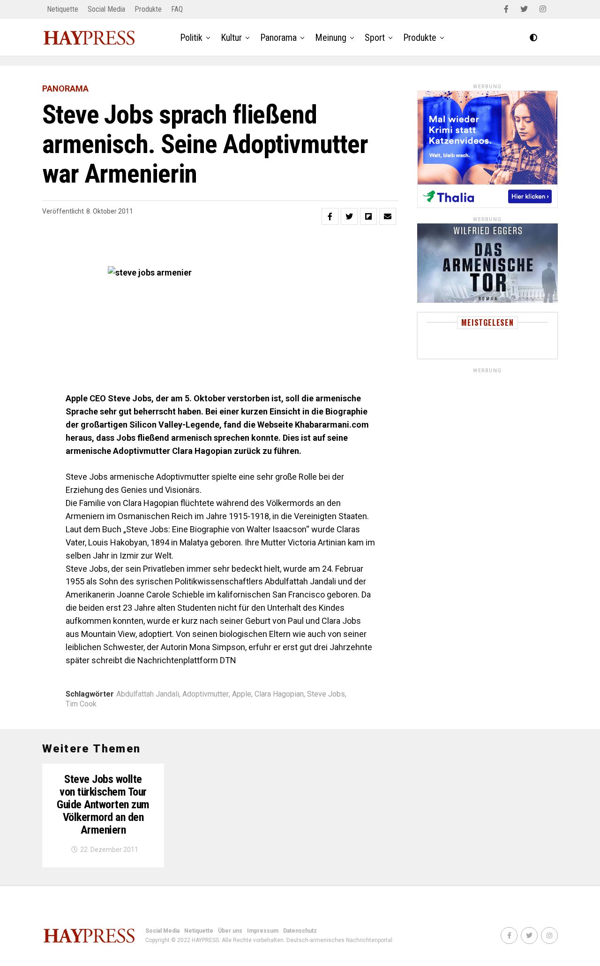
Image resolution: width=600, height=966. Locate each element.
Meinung (330, 37)
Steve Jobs (326, 694)
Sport (375, 37)
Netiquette (62, 9)
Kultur (231, 37)
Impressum (262, 931)
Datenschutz (300, 931)
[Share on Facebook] (330, 216)
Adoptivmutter (205, 694)
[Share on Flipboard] (368, 216)
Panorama (278, 37)
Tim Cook (81, 704)
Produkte (148, 9)
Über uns (230, 931)
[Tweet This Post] (349, 216)
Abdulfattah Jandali (147, 694)
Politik (191, 37)
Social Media (106, 9)
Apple (241, 694)
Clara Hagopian (279, 694)
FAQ (177, 9)
